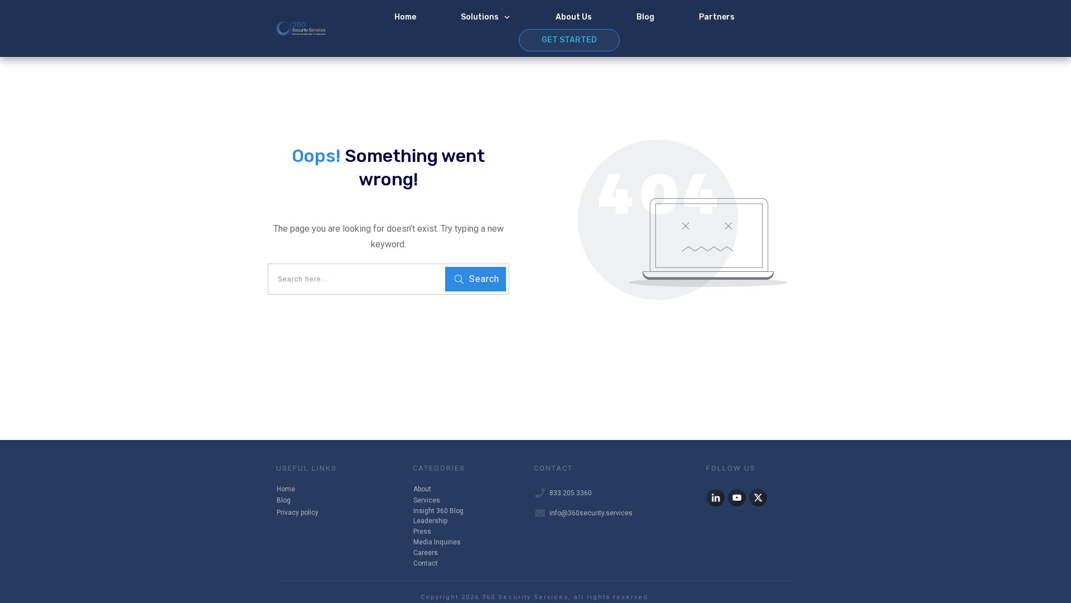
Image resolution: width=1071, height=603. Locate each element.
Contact (425, 563)
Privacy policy (298, 512)
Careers (425, 553)
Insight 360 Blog (438, 511)
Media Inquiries (437, 542)
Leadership (430, 521)
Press (422, 531)
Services (426, 500)
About (422, 489)
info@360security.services (591, 513)
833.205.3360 (570, 493)
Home (286, 489)
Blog (284, 500)
